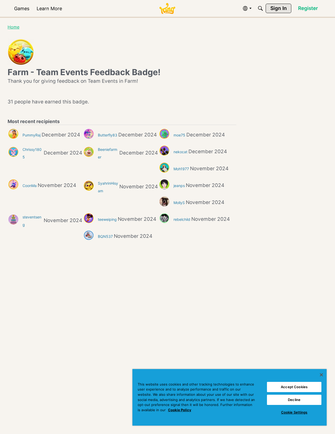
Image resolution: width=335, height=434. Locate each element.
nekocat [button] (180, 152)
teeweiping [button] (107, 219)
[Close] (321, 374)
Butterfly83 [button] (107, 135)
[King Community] (167, 8)
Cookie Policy (179, 410)
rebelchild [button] (182, 219)
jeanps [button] (179, 185)
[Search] (260, 8)
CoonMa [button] (30, 185)
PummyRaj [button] (32, 135)
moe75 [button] (179, 135)
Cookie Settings (294, 412)
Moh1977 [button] (181, 169)
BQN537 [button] (105, 236)
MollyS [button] (179, 202)
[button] (13, 134)
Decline (294, 400)
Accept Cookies (294, 387)
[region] (229, 397)
